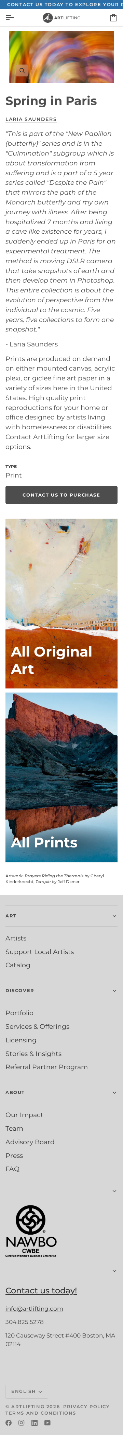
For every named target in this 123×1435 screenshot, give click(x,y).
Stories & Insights (33, 1054)
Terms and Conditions (40, 1413)
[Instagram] (21, 1423)
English (23, 1391)
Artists (15, 938)
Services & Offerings (37, 1026)
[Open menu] (15, 17)
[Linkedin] (34, 1423)
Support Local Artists (39, 952)
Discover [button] (20, 990)
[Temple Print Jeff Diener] (61, 777)
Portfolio (19, 1013)
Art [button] (11, 915)
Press (14, 1155)
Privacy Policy (86, 1406)
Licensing (21, 1040)
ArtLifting (27, 1406)
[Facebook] (8, 1423)
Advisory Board (30, 1142)
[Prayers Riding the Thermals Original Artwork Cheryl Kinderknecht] (61, 603)
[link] (61, 495)
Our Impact (24, 1115)
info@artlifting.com (34, 1308)
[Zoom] (61, 57)
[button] (61, 1191)
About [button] (15, 1092)
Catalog (17, 965)
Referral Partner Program (46, 1067)
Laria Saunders (31, 119)
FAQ (12, 1169)
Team (14, 1128)
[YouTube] (47, 1423)
